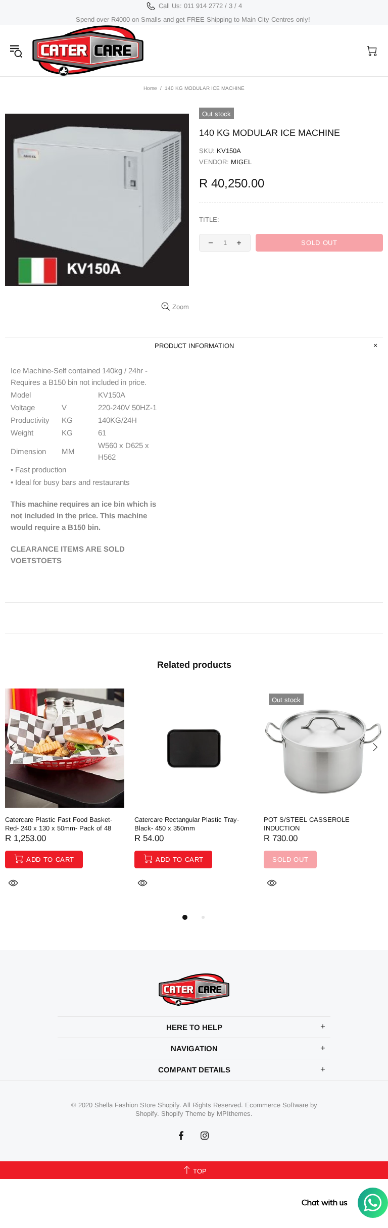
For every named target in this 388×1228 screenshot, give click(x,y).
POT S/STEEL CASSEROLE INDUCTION (307, 824)
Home (150, 88)
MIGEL (241, 162)
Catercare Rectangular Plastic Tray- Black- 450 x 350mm (186, 824)
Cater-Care (87, 50)
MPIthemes (234, 1113)
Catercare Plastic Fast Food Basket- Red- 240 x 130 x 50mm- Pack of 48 (58, 824)
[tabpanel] (64, 800)
